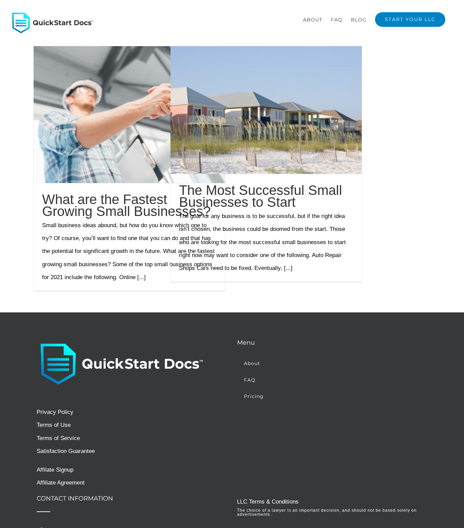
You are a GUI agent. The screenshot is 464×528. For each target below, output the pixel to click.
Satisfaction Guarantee (66, 451)
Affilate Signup (55, 470)
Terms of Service (58, 438)
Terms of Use (54, 425)
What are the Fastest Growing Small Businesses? (126, 205)
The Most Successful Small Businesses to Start (260, 196)
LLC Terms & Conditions (268, 501)
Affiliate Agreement (61, 482)
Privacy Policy (55, 412)
